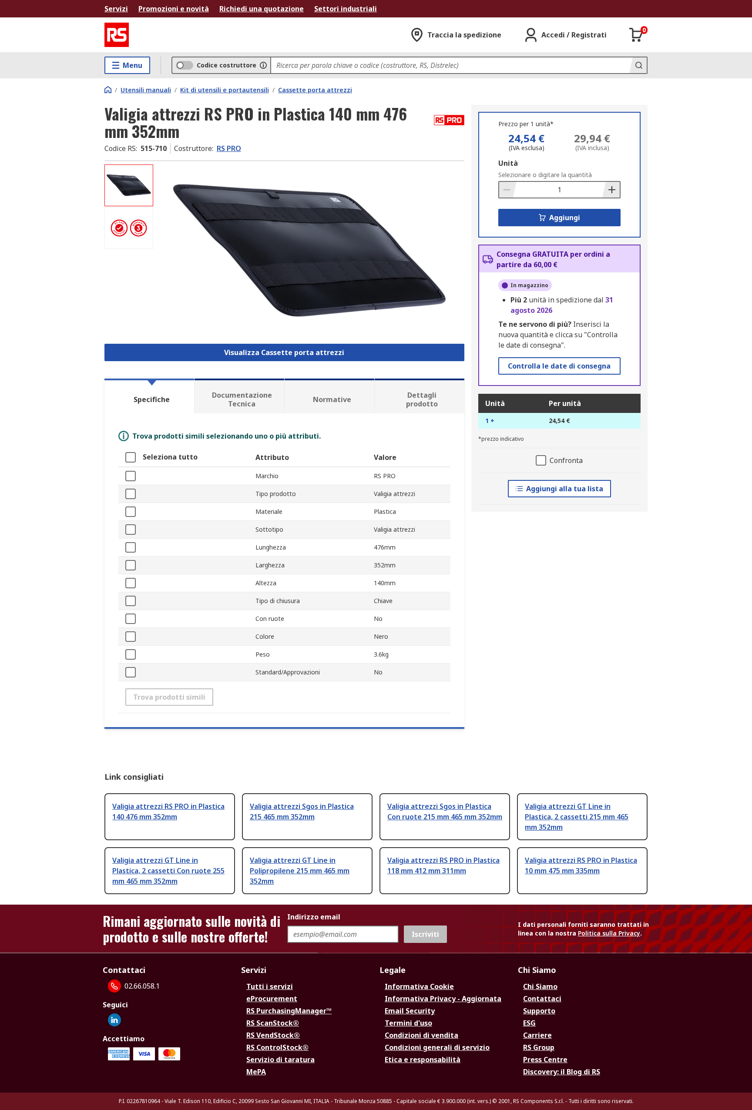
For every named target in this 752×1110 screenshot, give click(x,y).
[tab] (149, 396)
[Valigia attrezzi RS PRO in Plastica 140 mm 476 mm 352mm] (309, 251)
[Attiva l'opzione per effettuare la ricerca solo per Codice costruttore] (263, 65)
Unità (508, 163)
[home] (107, 89)
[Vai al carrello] (636, 34)
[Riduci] (508, 190)
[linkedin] (114, 1019)
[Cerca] (638, 65)
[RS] (116, 35)
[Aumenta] (611, 190)
